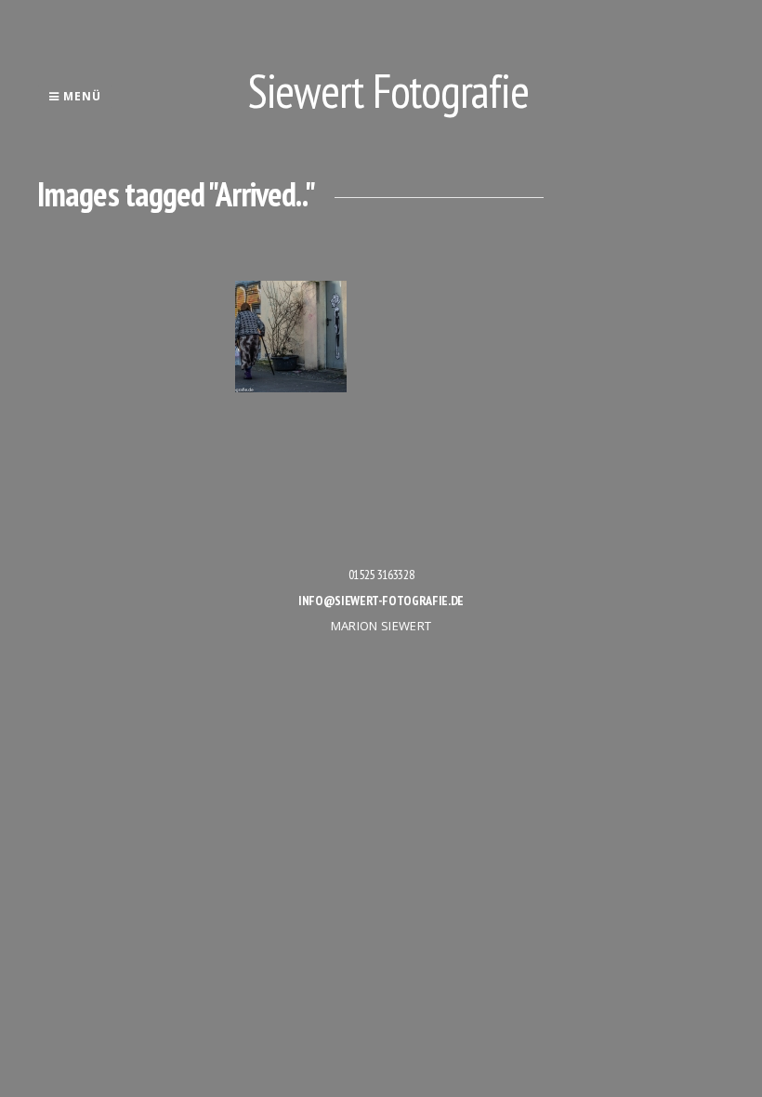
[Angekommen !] (291, 336)
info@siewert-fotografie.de (381, 600)
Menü (80, 96)
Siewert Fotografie (388, 90)
